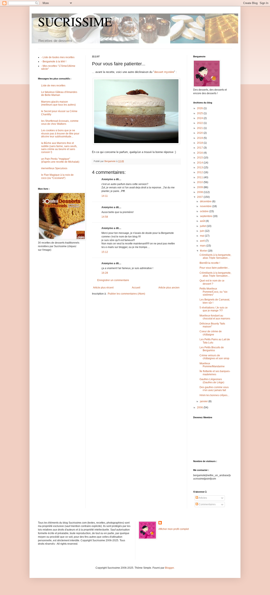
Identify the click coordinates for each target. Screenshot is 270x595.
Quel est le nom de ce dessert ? (212, 282)
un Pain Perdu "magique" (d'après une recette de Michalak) (60, 160)
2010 (200, 182)
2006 (200, 407)
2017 (200, 147)
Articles (202, 497)
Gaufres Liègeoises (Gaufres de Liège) (212, 381)
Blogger (169, 567)
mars (203, 245)
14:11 (104, 195)
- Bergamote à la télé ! (53, 61)
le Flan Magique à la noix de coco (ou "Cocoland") (57, 176)
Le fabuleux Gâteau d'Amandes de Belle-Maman (59, 93)
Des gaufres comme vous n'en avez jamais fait (214, 389)
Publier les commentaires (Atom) (126, 293)
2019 (200, 138)
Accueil (136, 287)
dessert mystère (164, 72)
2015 (200, 157)
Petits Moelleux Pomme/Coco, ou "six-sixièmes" (214, 291)
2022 (200, 123)
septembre (206, 216)
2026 (200, 108)
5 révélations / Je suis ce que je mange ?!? (214, 309)
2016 (200, 152)
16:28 (104, 272)
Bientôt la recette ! (210, 262)
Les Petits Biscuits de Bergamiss (212, 349)
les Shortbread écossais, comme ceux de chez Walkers (59, 122)
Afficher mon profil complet (173, 529)
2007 (200, 197)
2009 (200, 187)
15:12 (104, 252)
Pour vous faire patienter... (214, 267)
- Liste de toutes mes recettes (57, 57)
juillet (203, 226)
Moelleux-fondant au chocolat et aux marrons (215, 317)
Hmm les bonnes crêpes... (214, 395)
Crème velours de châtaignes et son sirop (214, 357)
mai (202, 235)
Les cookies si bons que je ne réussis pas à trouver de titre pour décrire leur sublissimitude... (60, 133)
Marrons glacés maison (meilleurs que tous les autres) (58, 103)
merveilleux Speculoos (54, 168)
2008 (200, 192)
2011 (200, 177)
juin (202, 230)
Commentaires (207, 504)
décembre (206, 201)
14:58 (104, 216)
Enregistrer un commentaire (113, 280)
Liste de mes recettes (53, 85)
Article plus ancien (169, 287)
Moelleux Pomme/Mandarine (212, 365)
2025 (200, 113)
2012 (200, 172)
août (203, 221)
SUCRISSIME (75, 21)
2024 (200, 118)
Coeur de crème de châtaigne (211, 333)
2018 (200, 142)
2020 (200, 132)
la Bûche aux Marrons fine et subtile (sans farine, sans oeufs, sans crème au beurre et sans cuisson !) (59, 148)
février (204, 250)
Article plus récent (103, 287)
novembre (206, 206)
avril (202, 240)
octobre (204, 211)
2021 (200, 128)
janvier (204, 401)
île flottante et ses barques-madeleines (215, 373)
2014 (200, 162)
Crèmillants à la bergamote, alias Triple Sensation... (215, 256)
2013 (200, 167)
